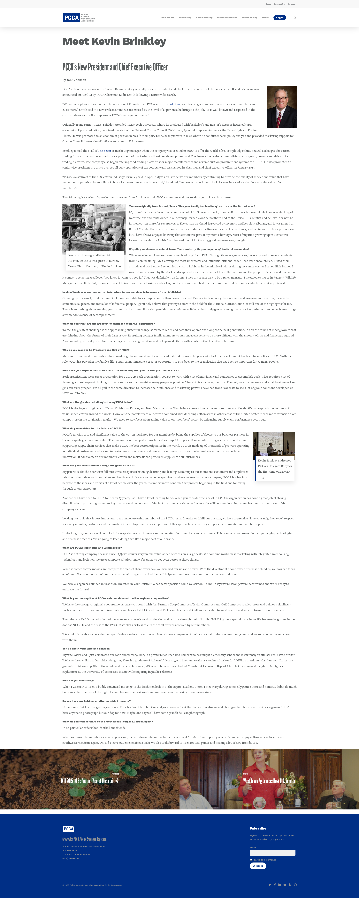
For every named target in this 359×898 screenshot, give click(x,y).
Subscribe (258, 866)
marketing (173, 104)
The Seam (104, 150)
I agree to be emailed (264, 859)
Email (253, 847)
